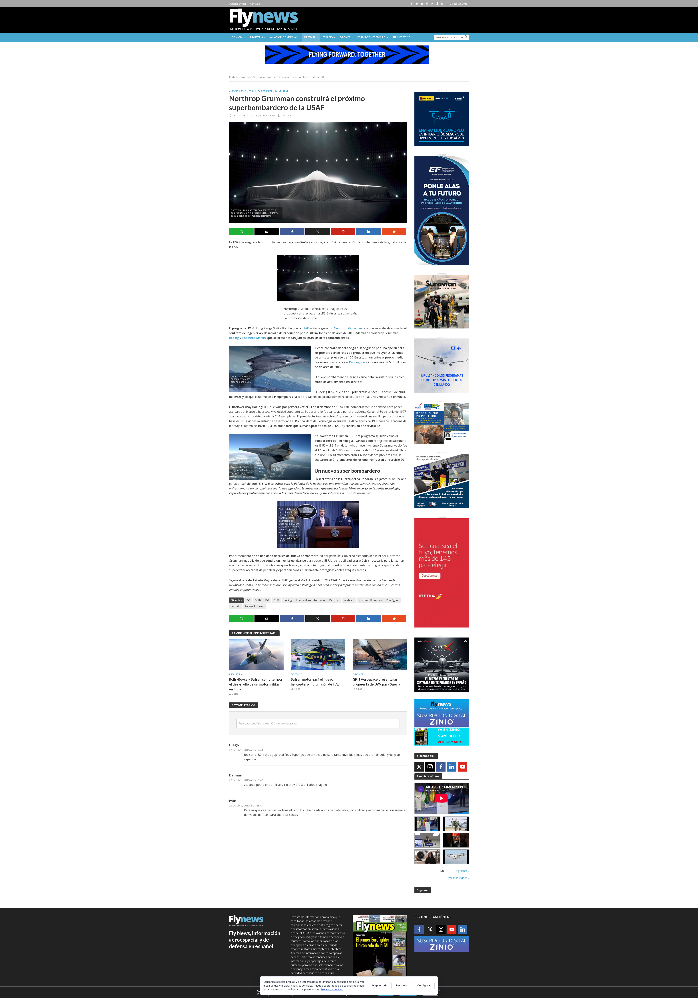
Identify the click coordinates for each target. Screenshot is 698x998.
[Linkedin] (451, 767)
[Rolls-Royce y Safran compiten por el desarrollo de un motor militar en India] (256, 654)
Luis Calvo (286, 115)
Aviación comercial (283, 37)
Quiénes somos (237, 3)
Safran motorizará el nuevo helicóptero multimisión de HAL (315, 681)
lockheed (349, 600)
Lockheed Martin (254, 338)
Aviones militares (253, 91)
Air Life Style (401, 37)
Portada (233, 77)
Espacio (327, 37)
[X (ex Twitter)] (419, 767)
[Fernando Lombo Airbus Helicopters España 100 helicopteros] (427, 840)
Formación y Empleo (371, 37)
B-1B (258, 600)
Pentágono (357, 362)
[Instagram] (430, 767)
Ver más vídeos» (458, 878)
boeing (288, 600)
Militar (283, 91)
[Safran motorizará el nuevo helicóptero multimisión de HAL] (318, 654)
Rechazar (402, 985)
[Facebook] (441, 767)
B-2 (267, 600)
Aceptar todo (379, 985)
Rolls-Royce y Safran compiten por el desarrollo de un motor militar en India (256, 684)
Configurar (424, 985)
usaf (261, 606)
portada (235, 606)
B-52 (276, 600)
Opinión (236, 37)
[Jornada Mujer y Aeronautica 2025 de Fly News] (456, 840)
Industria (256, 37)
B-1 (248, 600)
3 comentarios (266, 115)
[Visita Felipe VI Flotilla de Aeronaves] (456, 823)
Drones (345, 37)
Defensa (309, 37)
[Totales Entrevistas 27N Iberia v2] (427, 856)
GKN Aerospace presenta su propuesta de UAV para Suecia (376, 681)
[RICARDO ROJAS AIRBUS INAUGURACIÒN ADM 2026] (427, 823)
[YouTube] (462, 767)
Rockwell (249, 606)
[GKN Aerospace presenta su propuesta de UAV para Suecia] (380, 654)
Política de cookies (332, 989)
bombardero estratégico (310, 600)
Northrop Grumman (348, 328)
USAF (305, 328)
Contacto (255, 3)
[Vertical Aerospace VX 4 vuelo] (456, 856)
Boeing (234, 338)
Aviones (234, 91)
